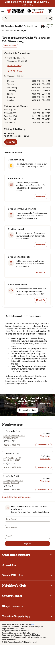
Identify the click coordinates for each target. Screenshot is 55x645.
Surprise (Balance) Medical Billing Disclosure (19, 633)
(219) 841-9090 (10, 441)
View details (45, 436)
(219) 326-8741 (10, 486)
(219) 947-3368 (10, 463)
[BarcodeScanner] (50, 18)
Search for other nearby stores (16, 497)
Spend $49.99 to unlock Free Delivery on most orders (27, 2)
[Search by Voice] (46, 18)
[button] (32, 4)
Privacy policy (7, 624)
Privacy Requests (9, 639)
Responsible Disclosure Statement (15, 631)
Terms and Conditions (10, 626)
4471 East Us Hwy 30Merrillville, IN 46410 (12, 459)
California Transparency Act (31, 626)
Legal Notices (7, 629)
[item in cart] (50, 10)
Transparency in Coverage (12, 635)
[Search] (6, 18)
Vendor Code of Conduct (11, 637)
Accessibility (19, 629)
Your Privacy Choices (22, 624)
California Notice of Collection (34, 637)
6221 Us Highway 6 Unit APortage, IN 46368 (14, 437)
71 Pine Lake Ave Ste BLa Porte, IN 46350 (13, 481)
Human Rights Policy (32, 635)
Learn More (26, 5)
